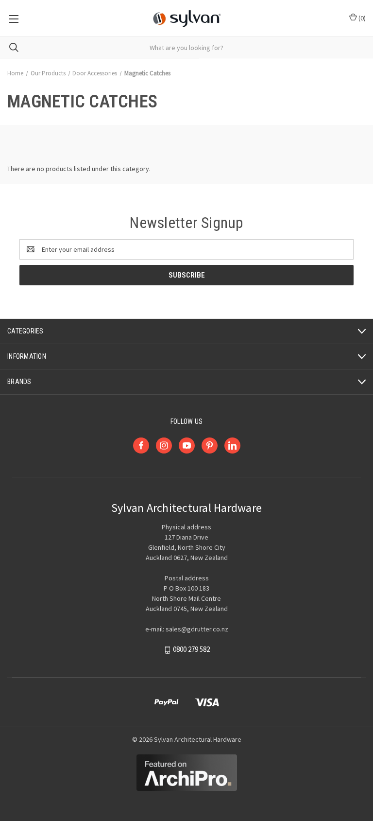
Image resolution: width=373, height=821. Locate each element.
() (361, 18)
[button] (186, 772)
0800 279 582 (191, 649)
